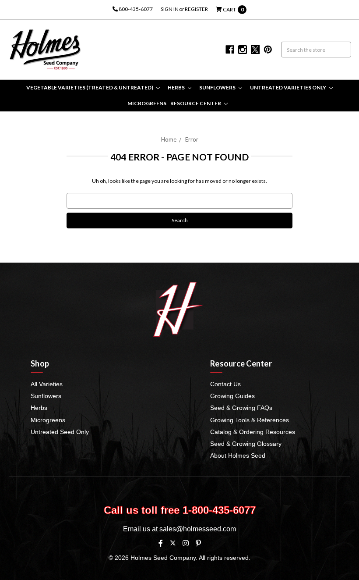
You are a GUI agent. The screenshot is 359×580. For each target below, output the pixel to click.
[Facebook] (160, 543)
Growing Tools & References (249, 419)
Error (191, 139)
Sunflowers (217, 87)
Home (168, 139)
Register (196, 9)
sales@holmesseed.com (197, 529)
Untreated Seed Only (60, 431)
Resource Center (196, 103)
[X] (173, 543)
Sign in (170, 9)
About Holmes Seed (237, 455)
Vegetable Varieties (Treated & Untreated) (90, 87)
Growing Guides (232, 395)
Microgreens (146, 103)
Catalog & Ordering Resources (252, 431)
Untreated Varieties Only (288, 87)
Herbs (177, 87)
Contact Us (225, 384)
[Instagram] (186, 543)
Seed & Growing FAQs (241, 407)
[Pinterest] (198, 543)
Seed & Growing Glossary (246, 443)
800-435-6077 (135, 9)
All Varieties (47, 384)
